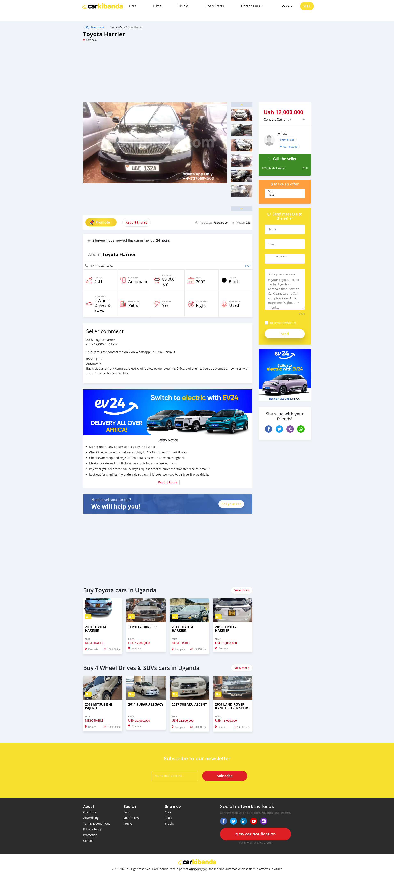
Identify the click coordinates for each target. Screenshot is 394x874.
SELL (307, 6)
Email (271, 244)
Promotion (90, 835)
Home (113, 27)
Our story (89, 812)
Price (270, 191)
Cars (132, 6)
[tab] (285, 119)
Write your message (281, 274)
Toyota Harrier (134, 27)
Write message (288, 146)
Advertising (91, 818)
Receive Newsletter (283, 323)
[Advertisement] (140, 73)
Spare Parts (215, 6)
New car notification (255, 834)
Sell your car (231, 504)
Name (272, 229)
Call (247, 266)
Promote (103, 222)
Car (121, 27)
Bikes (157, 6)
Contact (88, 841)
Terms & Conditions (96, 823)
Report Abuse (167, 482)
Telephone (281, 256)
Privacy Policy (92, 829)
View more (241, 590)
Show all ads (287, 139)
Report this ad (137, 222)
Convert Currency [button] (277, 119)
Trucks (183, 6)
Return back (97, 27)
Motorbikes (131, 818)
